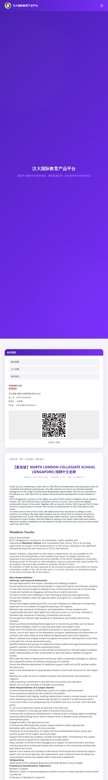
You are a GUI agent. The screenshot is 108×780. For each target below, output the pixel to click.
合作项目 (29, 459)
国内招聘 (15, 361)
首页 (21, 459)
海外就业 (15, 376)
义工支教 (15, 369)
